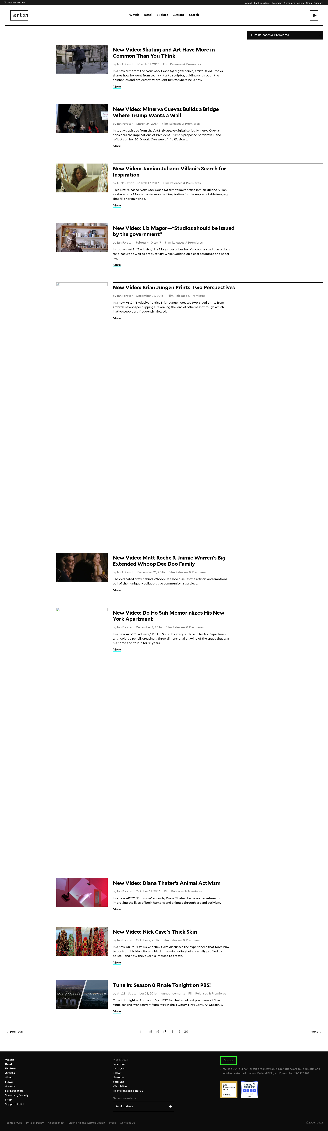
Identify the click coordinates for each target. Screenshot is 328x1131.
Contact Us (127, 1122)
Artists (178, 15)
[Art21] (19, 15)
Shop (309, 2)
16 (157, 1031)
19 (178, 1031)
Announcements (173, 993)
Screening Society (294, 2)
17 (164, 1031)
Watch (134, 15)
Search (194, 15)
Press (112, 1122)
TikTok (117, 1073)
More (117, 86)
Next (314, 1031)
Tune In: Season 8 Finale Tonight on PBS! (162, 985)
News (9, 1081)
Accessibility (56, 1122)
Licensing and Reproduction (87, 1122)
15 (150, 1031)
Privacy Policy (35, 1122)
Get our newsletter (125, 1098)
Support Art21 (14, 1104)
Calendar (277, 2)
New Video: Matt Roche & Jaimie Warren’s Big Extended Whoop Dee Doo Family (169, 561)
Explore (162, 15)
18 (171, 1031)
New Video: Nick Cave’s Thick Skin (155, 932)
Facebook (119, 1064)
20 (186, 1031)
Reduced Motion (16, 2)
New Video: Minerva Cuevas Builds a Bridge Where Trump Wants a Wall (166, 112)
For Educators (262, 2)
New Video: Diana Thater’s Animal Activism (167, 883)
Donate (228, 1060)
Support (318, 2)
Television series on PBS (128, 1090)
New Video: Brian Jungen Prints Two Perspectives (174, 287)
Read (148, 15)
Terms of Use (13, 1122)
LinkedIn (118, 1077)
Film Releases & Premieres (182, 64)
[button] (314, 15)
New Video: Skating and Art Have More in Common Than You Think (164, 53)
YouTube (118, 1081)
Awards (10, 1086)
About (248, 2)
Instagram (119, 1068)
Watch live (120, 1086)
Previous (16, 1031)
